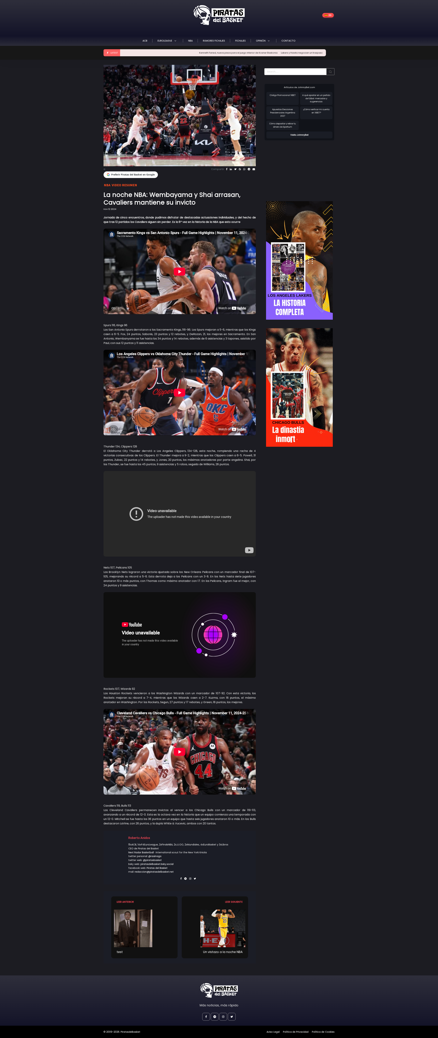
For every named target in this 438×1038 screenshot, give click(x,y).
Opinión (261, 40)
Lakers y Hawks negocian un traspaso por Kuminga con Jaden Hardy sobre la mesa (271, 52)
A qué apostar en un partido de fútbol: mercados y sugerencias (316, 98)
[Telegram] (249, 169)
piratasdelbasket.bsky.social (156, 864)
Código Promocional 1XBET (283, 95)
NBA (190, 40)
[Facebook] (226, 169)
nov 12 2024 (110, 209)
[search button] (330, 71)
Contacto (288, 40)
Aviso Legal (273, 1032)
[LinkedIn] (231, 169)
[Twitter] (235, 169)
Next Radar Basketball (141, 852)
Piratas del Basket (157, 868)
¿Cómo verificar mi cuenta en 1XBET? (316, 111)
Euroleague (165, 40)
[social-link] (206, 1017)
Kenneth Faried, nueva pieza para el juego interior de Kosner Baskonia (182, 52)
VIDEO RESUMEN (124, 185)
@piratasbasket (152, 860)
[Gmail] (240, 169)
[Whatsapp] (244, 169)
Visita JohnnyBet (299, 134)
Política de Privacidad (295, 1032)
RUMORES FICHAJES (214, 40)
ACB (145, 40)
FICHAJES (240, 40)
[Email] (254, 169)
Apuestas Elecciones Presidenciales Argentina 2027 (282, 112)
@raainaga (154, 856)
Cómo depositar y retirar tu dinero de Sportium (282, 125)
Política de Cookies (323, 1032)
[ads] (299, 260)
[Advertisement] (293, 167)
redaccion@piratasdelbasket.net (154, 871)
